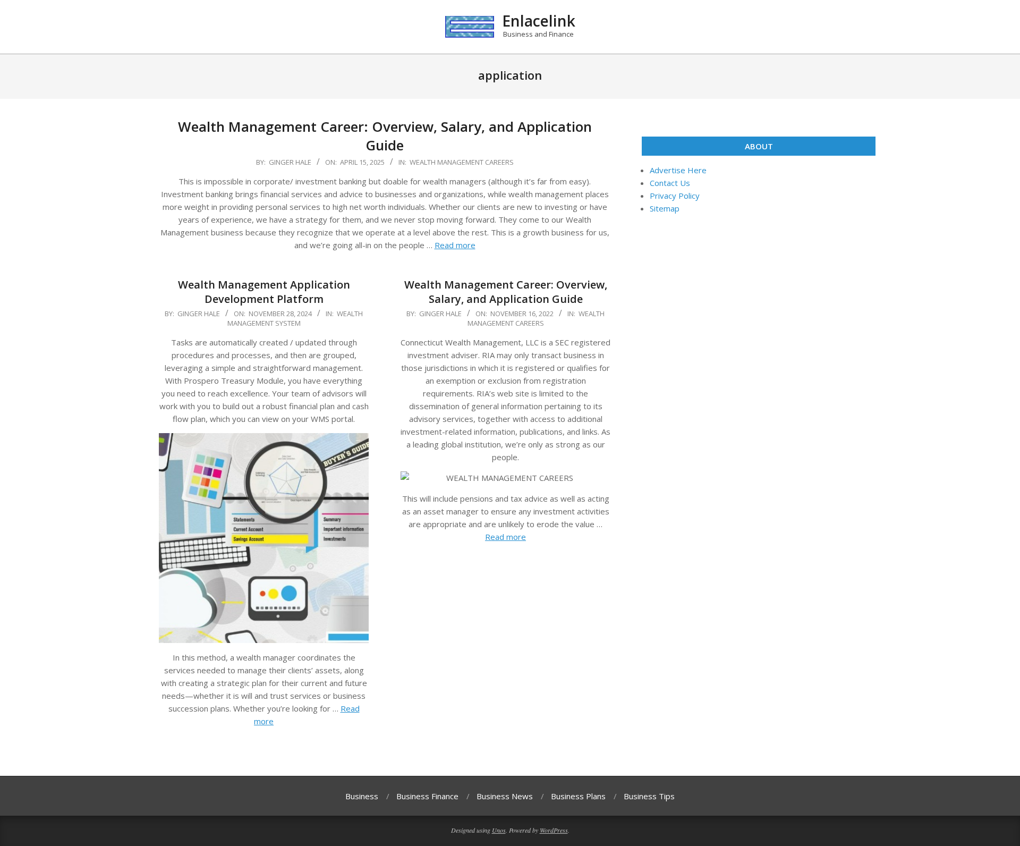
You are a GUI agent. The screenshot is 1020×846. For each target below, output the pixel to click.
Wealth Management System (295, 318)
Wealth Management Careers (462, 162)
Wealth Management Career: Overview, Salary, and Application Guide (385, 136)
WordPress (554, 830)
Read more (455, 245)
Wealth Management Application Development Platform (264, 291)
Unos (499, 830)
